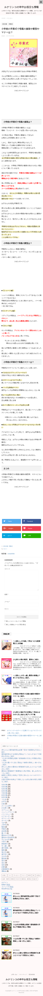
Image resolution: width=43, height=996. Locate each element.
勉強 (3, 827)
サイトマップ (23, 974)
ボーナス (5, 820)
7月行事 (4, 793)
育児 (3, 860)
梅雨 (3, 850)
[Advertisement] (21, 104)
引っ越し (5, 846)
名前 (6, 594)
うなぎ (4, 799)
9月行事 (4, 797)
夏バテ (4, 833)
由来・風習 (5, 879)
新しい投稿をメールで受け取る (16, 624)
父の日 (4, 856)
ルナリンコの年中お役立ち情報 (21, 7)
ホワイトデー (6, 818)
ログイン (5, 882)
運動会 (4, 871)
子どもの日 (6, 839)
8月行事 (4, 795)
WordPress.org (7, 889)
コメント (7, 569)
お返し (4, 875)
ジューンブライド (8, 812)
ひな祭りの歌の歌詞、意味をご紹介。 (26, 659)
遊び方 (35, 879)
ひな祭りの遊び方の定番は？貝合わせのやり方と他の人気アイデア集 (26, 713)
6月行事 (4, 791)
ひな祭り (5, 808)
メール (7, 601)
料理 (29, 875)
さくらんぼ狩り (7, 806)
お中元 (4, 801)
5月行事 (4, 789)
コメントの (7, 887)
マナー (5, 549)
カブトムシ (6, 810)
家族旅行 (5, 844)
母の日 (4, 852)
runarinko (11, 554)
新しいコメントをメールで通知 (16, 621)
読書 (3, 867)
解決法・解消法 (26, 879)
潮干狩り (5, 854)
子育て (4, 841)
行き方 (18, 879)
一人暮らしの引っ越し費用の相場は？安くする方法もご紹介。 (26, 677)
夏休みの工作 (6, 835)
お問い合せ (14, 974)
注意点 (38, 875)
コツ (9, 875)
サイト (6, 609)
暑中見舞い (6, 848)
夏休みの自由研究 (8, 837)
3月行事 (5, 546)
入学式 (4, 825)
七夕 (3, 822)
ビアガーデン (6, 816)
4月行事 (4, 787)
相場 (12, 879)
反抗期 (4, 831)
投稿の (6, 884)
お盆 (3, 803)
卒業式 (11, 546)
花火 (3, 863)
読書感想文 (6, 869)
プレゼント (16, 875)
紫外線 (4, 858)
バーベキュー (6, 814)
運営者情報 (32, 974)
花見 (3, 865)
